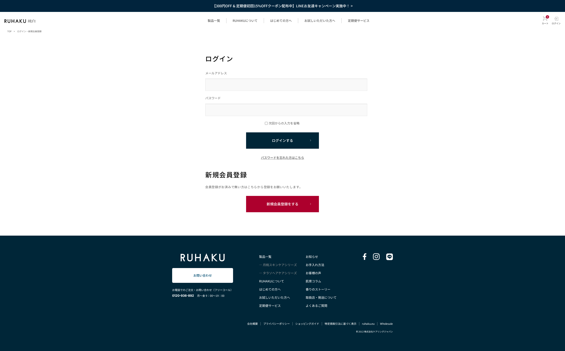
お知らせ (312, 256)
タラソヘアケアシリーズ (280, 273)
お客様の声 (313, 273)
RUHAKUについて (245, 20)
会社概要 (252, 323)
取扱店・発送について (321, 297)
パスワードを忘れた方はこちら (282, 157)
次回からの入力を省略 (284, 123)
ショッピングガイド (307, 323)
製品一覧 (214, 20)
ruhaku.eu (368, 323)
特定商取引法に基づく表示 (340, 323)
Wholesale (386, 323)
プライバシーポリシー (276, 323)
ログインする (282, 140)
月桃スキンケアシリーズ (280, 265)
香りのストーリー (318, 289)
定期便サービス (358, 20)
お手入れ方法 (315, 265)
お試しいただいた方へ (319, 20)
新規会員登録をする (282, 203)
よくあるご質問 (316, 305)
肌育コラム (313, 281)
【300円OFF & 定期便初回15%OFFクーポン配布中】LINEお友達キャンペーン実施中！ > (282, 5)
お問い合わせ (202, 275)
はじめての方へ (281, 20)
